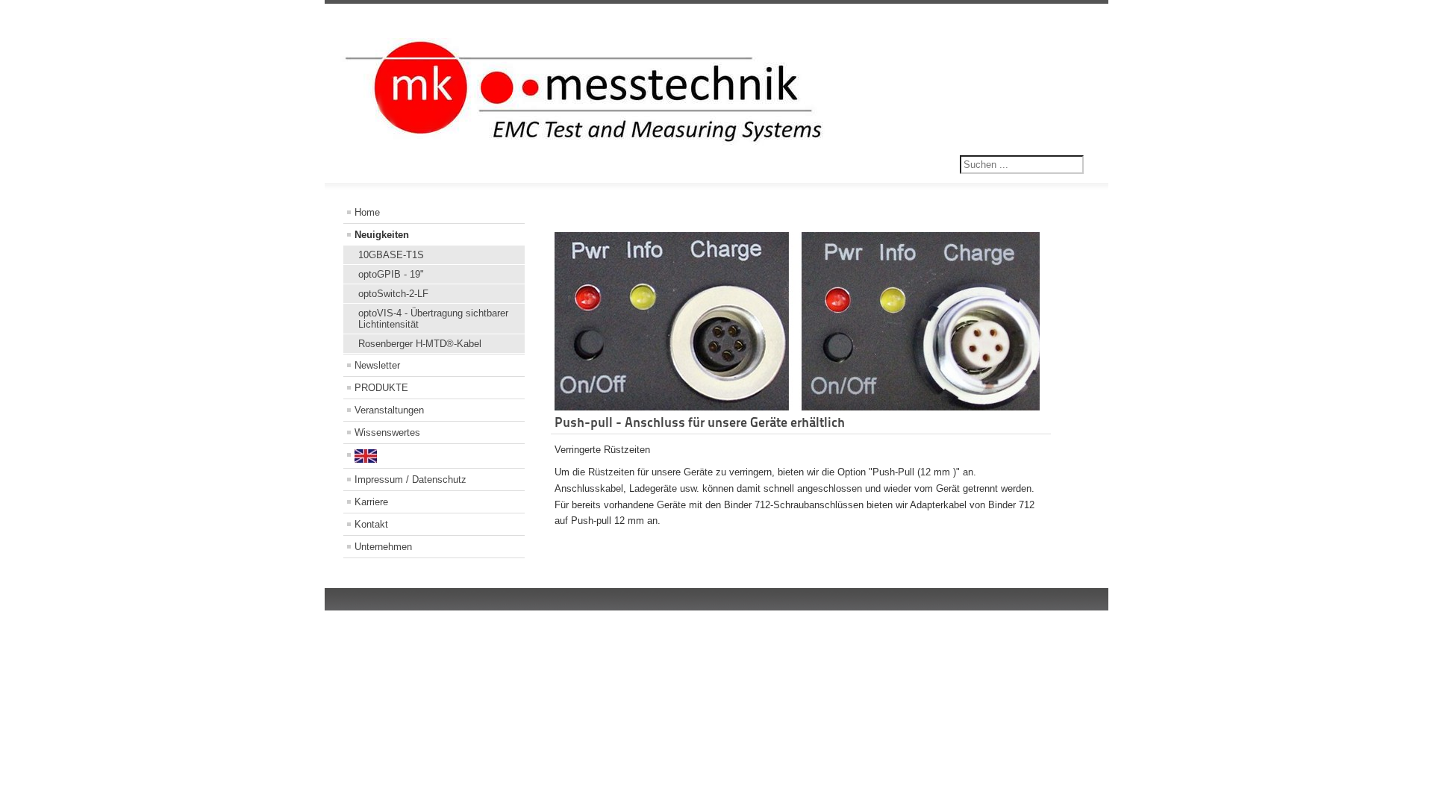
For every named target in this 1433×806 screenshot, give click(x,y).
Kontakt (371, 524)
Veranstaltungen (389, 410)
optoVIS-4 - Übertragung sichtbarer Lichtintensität (433, 318)
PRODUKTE (381, 387)
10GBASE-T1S (391, 254)
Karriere (371, 501)
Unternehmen (383, 546)
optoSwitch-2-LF (393, 293)
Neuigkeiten (382, 234)
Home (367, 212)
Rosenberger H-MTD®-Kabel (419, 343)
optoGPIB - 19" (391, 274)
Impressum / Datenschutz (410, 479)
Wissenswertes (387, 432)
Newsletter (377, 365)
